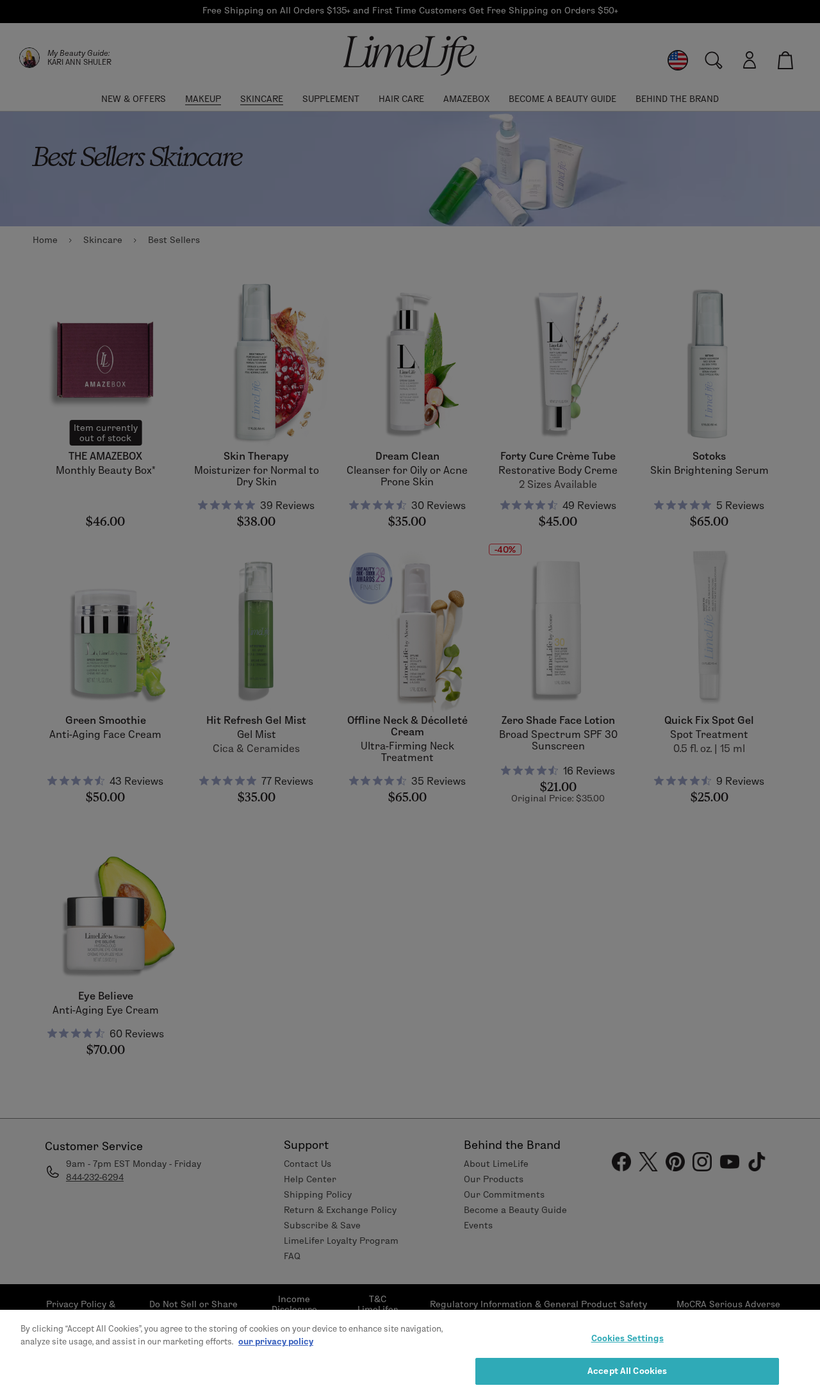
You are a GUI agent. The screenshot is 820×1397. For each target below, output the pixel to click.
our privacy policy (275, 1340)
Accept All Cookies (627, 1370)
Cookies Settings (627, 1338)
